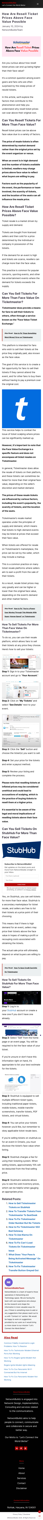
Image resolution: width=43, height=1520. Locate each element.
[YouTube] (25, 1448)
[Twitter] (21, 1448)
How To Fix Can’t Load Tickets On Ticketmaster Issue (22, 1246)
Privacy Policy (17, 1514)
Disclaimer (21, 1488)
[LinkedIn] (16, 1448)
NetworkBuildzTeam (14, 1288)
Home (21, 1468)
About (21, 1473)
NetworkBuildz (9, 3)
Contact (21, 1483)
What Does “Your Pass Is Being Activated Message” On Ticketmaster (24, 1258)
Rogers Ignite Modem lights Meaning (19, 1365)
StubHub (11, 1010)
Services (21, 1478)
